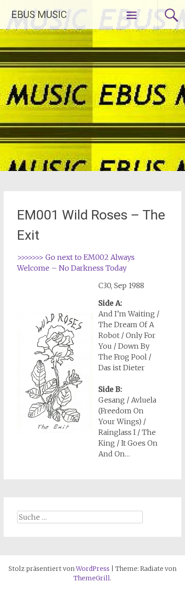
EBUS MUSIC (39, 14)
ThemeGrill (92, 578)
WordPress (93, 569)
